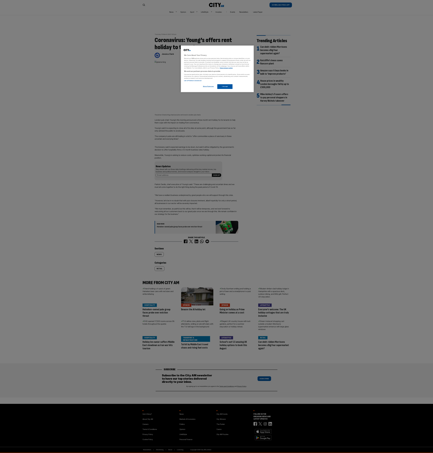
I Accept (225, 86)
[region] (217, 68)
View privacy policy (226, 68)
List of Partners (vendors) (193, 80)
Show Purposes (208, 86)
